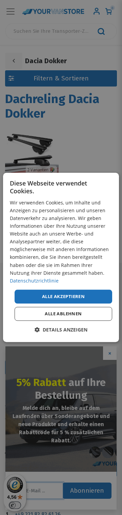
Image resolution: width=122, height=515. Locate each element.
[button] (61, 330)
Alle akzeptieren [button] (63, 296)
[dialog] (61, 257)
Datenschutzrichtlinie (34, 280)
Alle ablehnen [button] (63, 314)
